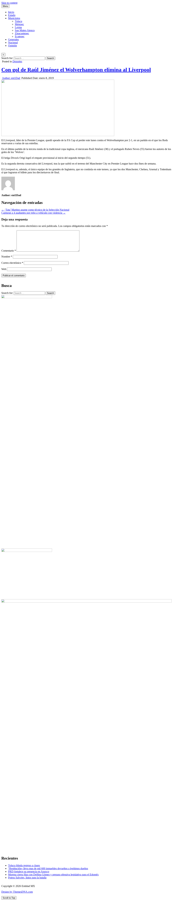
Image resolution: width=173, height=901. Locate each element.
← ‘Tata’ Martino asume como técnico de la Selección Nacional (35, 209)
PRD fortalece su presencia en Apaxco (28, 871)
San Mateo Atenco (25, 30)
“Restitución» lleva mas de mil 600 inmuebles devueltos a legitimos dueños (48, 868)
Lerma (18, 27)
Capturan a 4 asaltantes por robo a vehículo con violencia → (33, 212)
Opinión (12, 45)
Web (3, 269)
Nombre (6, 256)
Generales (13, 39)
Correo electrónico (12, 262)
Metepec (19, 24)
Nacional (13, 42)
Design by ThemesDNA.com (17, 891)
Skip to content (9, 2)
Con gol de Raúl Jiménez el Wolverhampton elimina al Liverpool (76, 70)
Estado (11, 15)
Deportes (17, 61)
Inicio (11, 12)
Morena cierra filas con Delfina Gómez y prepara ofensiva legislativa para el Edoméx (53, 874)
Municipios (14, 18)
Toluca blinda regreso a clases (24, 865)
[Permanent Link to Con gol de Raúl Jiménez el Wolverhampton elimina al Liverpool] (57, 107)
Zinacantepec (22, 33)
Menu (5, 6)
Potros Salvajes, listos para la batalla (27, 877)
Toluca (18, 21)
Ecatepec (19, 36)
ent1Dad (11, 78)
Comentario (8, 250)
